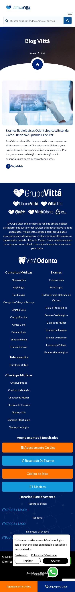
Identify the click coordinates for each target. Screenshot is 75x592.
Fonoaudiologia (19, 347)
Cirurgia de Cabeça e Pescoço (19, 302)
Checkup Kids (19, 412)
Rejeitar (28, 560)
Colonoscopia (56, 280)
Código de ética (37, 474)
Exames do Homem (56, 337)
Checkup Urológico (19, 427)
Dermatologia (18, 332)
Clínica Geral (18, 324)
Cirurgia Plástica (18, 317)
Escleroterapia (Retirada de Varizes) (56, 297)
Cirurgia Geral (18, 309)
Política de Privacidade (44, 555)
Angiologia (18, 287)
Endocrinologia (19, 339)
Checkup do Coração (19, 405)
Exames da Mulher (56, 322)
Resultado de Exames (39, 460)
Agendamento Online (19, 586)
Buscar (68, 20)
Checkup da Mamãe (18, 390)
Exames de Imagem (56, 330)
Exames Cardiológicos (56, 315)
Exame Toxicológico (56, 307)
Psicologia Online (19, 364)
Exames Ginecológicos (56, 352)
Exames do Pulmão (56, 345)
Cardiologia (19, 294)
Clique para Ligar (57, 586)
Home (33, 53)
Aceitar (55, 560)
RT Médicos (37, 487)
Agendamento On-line (39, 447)
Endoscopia (56, 287)
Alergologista (19, 280)
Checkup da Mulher (19, 397)
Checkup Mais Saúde (19, 419)
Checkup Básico (18, 382)
